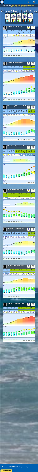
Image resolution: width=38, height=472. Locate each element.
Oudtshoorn (16, 5)
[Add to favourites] (28, 2)
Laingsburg (23, 6)
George (23, 5)
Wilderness (30, 5)
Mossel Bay (14, 6)
